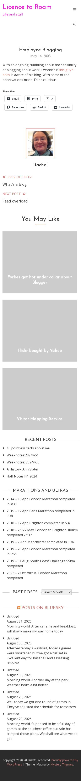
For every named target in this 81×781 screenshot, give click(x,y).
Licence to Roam (27, 7)
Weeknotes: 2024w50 (23, 462)
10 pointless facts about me (28, 448)
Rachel (40, 165)
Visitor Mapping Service (40, 419)
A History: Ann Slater (23, 469)
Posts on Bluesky (43, 608)
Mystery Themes (61, 764)
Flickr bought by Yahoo (40, 351)
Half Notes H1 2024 (22, 476)
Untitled (13, 616)
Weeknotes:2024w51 (23, 455)
